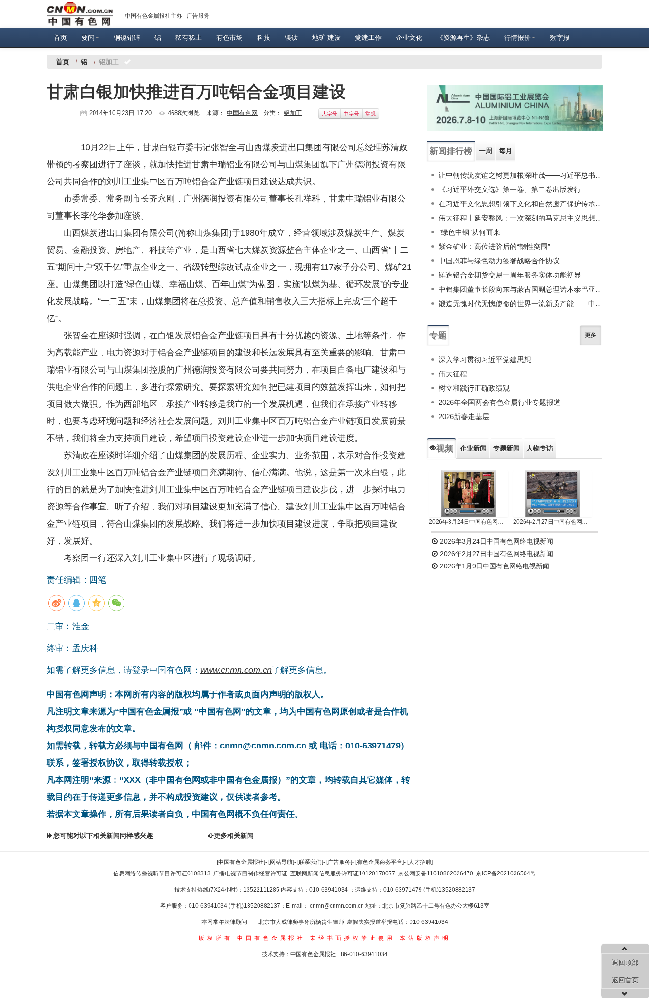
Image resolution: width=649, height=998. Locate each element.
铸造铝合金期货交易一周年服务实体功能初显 (510, 275)
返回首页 (625, 980)
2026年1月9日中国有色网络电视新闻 (493, 566)
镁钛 (291, 37)
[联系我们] (310, 862)
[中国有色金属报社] (241, 862)
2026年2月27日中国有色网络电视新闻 (552, 521)
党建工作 (368, 37)
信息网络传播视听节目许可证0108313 (161, 873)
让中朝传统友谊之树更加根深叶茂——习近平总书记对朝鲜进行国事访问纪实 (520, 175)
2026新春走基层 (464, 417)
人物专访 (539, 448)
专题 (438, 335)
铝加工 (293, 112)
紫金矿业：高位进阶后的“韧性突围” (494, 246)
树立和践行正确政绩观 (474, 388)
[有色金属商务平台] (379, 862)
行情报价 (517, 37)
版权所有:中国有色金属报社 (252, 938)
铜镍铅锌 (127, 37)
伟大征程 (453, 374)
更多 (590, 335)
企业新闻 (473, 448)
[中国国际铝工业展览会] (515, 108)
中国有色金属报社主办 (153, 15)
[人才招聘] (420, 862)
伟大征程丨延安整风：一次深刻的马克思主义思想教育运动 (520, 218)
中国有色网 (242, 112)
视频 (444, 448)
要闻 (88, 37)
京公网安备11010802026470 (435, 873)
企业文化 (409, 37)
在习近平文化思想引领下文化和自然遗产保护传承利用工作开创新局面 (520, 204)
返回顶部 (625, 962)
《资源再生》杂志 (463, 37)
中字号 (351, 113)
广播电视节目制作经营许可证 (250, 873)
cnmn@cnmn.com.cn (337, 905)
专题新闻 (506, 448)
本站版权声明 (425, 938)
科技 (263, 37)
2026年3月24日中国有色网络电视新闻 (468, 521)
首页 (60, 37)
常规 (370, 113)
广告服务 (198, 15)
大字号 (329, 113)
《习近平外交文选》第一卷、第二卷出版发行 (510, 189)
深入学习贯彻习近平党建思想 (485, 359)
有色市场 (229, 37)
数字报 (560, 37)
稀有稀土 (188, 37)
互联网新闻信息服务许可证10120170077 (342, 873)
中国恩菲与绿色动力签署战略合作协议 (499, 261)
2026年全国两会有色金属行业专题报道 (500, 402)
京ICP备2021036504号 (506, 873)
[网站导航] (281, 862)
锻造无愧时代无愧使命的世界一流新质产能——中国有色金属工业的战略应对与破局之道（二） (520, 303)
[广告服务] (339, 862)
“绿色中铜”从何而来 (469, 232)
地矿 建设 (326, 37)
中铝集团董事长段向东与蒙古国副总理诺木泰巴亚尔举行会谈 (520, 289)
